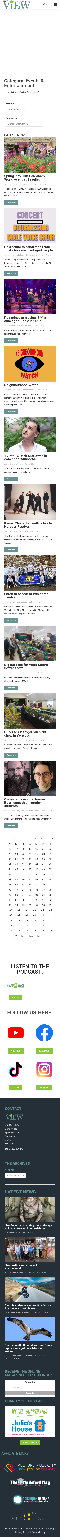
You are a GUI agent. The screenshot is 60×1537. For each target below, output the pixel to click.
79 (10, 895)
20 (36, 849)
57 (50, 874)
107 (18, 915)
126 (26, 930)
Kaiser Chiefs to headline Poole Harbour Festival (28, 525)
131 (23, 936)
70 (43, 884)
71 (50, 884)
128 (42, 930)
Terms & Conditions (33, 1528)
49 (43, 869)
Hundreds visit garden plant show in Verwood (25, 734)
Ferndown (27, 673)
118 (10, 925)
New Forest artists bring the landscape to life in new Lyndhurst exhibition (28, 1227)
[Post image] (30, 155)
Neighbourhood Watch (21, 385)
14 (43, 844)
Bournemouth (13, 255)
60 (23, 879)
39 (23, 864)
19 (30, 849)
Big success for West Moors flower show (26, 666)
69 (36, 884)
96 (30, 905)
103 (34, 910)
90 (36, 900)
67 (23, 884)
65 (10, 884)
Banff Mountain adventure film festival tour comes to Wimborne (28, 1307)
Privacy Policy (22, 1532)
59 (16, 879)
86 (10, 900)
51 (10, 874)
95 (23, 905)
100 (10, 910)
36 (50, 859)
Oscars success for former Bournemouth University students (24, 803)
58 (10, 879)
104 (42, 910)
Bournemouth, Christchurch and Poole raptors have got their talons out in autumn (28, 1348)
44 (10, 869)
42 (43, 864)
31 (16, 859)
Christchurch (22, 1355)
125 (18, 930)
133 (39, 936)
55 (36, 874)
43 (50, 864)
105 (50, 910)
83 (36, 895)
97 (36, 905)
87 (16, 900)
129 (50, 930)
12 (29, 844)
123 (50, 925)
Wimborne (32, 602)
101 (18, 910)
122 (42, 925)
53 (23, 874)
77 (43, 890)
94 (16, 905)
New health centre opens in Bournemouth (21, 1267)
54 (30, 874)
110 (42, 915)
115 (34, 920)
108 (26, 915)
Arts (6, 255)
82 (30, 895)
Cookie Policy (38, 1532)
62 (36, 879)
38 (16, 864)
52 (16, 874)
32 (23, 859)
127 (34, 930)
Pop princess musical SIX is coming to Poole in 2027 (25, 319)
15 (49, 844)
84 (43, 895)
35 (43, 859)
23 (10, 854)
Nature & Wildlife (34, 1355)
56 (43, 874)
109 (34, 915)
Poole (30, 325)
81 (23, 895)
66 (16, 884)
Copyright (51, 1528)
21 (43, 849)
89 (30, 900)
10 (16, 844)
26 (30, 854)
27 (36, 854)
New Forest (28, 184)
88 (23, 900)
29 (50, 854)
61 (30, 879)
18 (23, 849)
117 (50, 920)
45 (16, 869)
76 (36, 890)
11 (22, 844)
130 (15, 936)
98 (43, 905)
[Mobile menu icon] (55, 4)
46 (23, 869)
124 (10, 930)
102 (26, 910)
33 (30, 859)
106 (10, 915)
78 (50, 890)
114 (26, 920)
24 (16, 854)
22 (50, 849)
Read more (11, 203)
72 (10, 890)
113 (18, 920)
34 (36, 859)
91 (43, 900)
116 (42, 920)
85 (50, 895)
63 (43, 879)
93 (10, 905)
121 (34, 925)
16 (10, 849)
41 (36, 864)
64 (50, 879)
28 (43, 854)
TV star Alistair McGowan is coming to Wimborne (25, 458)
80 (16, 895)
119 (18, 925)
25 (23, 854)
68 (30, 884)
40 (30, 864)
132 (31, 936)
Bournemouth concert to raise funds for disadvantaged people (28, 249)
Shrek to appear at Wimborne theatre (26, 596)
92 (50, 900)
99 (50, 905)
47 (30, 869)
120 (26, 925)
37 (10, 864)
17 (16, 849)
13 (36, 844)
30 (10, 859)
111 (50, 915)
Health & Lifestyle (24, 1272)
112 (10, 920)
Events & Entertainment (13, 184)
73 (16, 890)
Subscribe (30, 1382)
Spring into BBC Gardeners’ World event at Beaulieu (25, 178)
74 (23, 890)
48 (36, 869)
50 (50, 869)
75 (30, 890)
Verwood (27, 740)
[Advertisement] (30, 40)
